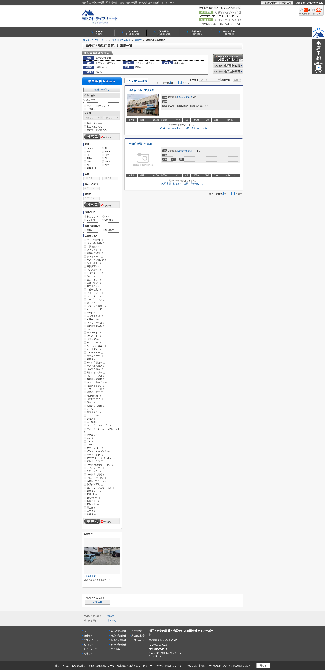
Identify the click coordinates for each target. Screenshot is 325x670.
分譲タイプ (94, 279)
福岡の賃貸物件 (118, 640)
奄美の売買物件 (118, 635)
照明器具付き (95, 356)
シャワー (93, 409)
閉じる (263, 665)
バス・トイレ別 (96, 389)
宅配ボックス (95, 461)
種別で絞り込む (102, 89)
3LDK (107, 161)
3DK (89, 161)
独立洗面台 (94, 412)
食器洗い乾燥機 (96, 379)
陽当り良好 (94, 250)
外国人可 (93, 303)
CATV (91, 444)
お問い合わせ (138, 640)
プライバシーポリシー (95, 640)
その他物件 (116, 649)
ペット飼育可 (95, 240)
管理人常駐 (94, 283)
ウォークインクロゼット (100, 425)
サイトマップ (90, 649)
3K (106, 158)
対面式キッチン (96, 385)
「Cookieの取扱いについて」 (219, 666)
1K (106, 148)
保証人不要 (94, 263)
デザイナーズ (95, 256)
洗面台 (91, 402)
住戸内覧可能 (95, 484)
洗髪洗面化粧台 (96, 405)
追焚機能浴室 (95, 392)
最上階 (91, 507)
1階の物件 (93, 497)
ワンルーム (92, 148)
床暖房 (91, 419)
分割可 (91, 276)
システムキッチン (97, 382)
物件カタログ (90, 653)
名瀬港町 (187, 97)
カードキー (94, 296)
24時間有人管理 (96, 474)
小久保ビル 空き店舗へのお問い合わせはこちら (183, 128)
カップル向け (95, 316)
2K (88, 155)
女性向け (93, 319)
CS (90, 438)
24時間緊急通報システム (100, 464)
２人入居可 (94, 269)
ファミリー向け (96, 322)
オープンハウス (96, 299)
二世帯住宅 (94, 289)
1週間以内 (110, 219)
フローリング (95, 329)
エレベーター (95, 352)
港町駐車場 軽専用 (140, 143)
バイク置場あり (96, 362)
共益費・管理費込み (97, 130)
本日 (107, 216)
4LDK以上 (92, 168)
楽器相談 (93, 246)
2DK (107, 155)
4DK (107, 165)
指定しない (92, 216)
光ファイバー (95, 448)
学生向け (93, 312)
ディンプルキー (96, 468)
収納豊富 (93, 434)
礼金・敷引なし (94, 126)
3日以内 (91, 219)
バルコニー (94, 342)
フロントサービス (97, 478)
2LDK (89, 158)
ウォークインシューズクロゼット (102, 430)
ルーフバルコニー (97, 346)
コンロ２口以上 (96, 375)
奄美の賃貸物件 (118, 631)
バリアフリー (95, 273)
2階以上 (92, 494)
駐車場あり (94, 491)
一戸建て (91, 109)
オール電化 (94, 349)
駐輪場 (91, 359)
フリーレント (95, 293)
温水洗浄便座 (95, 399)
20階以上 (93, 504)
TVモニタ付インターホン (101, 458)
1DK (89, 151)
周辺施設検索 (138, 635)
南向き (91, 511)
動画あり (109, 230)
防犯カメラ (94, 471)
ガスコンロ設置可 (97, 306)
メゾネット (94, 336)
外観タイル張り (96, 372)
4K (88, 165)
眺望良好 (93, 286)
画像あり (91, 230)
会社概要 (88, 635)
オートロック (95, 454)
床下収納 (93, 422)
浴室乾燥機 (94, 395)
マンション (104, 106)
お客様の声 (136, 631)
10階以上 (93, 501)
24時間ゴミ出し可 (97, 481)
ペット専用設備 (96, 243)
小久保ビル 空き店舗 (141, 90)
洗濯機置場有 (95, 369)
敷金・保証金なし (95, 123)
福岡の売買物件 (118, 644)
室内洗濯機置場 (96, 326)
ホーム (87, 631)
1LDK (107, 151)
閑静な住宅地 (95, 253)
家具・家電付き (96, 365)
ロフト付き (94, 332)
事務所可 (93, 266)
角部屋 (91, 514)
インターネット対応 (98, 451)
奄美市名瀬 (90, 576)
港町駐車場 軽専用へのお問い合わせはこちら (183, 183)
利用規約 (88, 644)
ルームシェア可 (96, 309)
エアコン (93, 415)
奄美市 (180, 97)
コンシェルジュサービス (100, 488)
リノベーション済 (97, 259)
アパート (91, 106)
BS (90, 441)
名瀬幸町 (97, 602)
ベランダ (93, 339)
